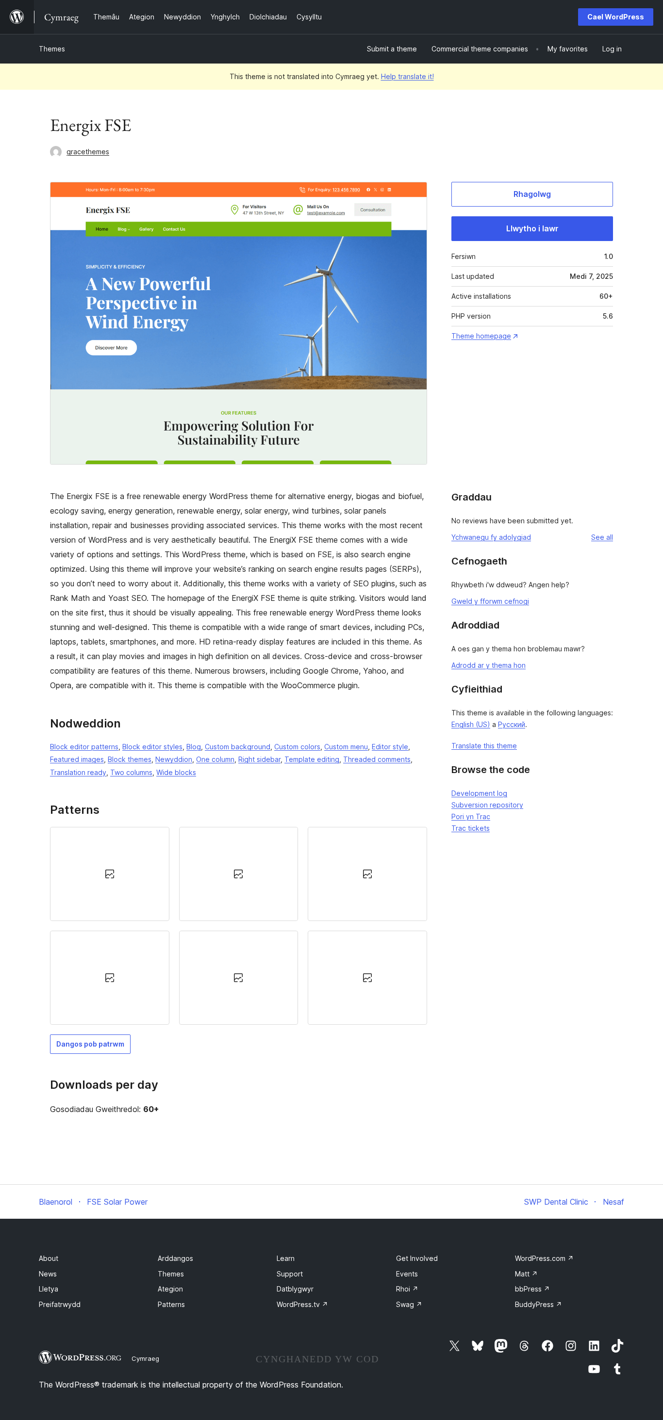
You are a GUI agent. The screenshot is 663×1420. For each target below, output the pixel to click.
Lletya (48, 1289)
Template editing (311, 759)
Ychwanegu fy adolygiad (491, 537)
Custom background (237, 746)
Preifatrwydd (60, 1304)
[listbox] (238, 926)
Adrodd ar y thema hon (488, 665)
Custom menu (346, 746)
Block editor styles (152, 746)
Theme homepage (481, 336)
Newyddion (173, 759)
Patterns (171, 1304)
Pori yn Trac (470, 816)
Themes (52, 49)
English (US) (470, 724)
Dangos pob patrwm (90, 1044)
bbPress (532, 1289)
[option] (109, 874)
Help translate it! (407, 76)
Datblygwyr (295, 1289)
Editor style (390, 746)
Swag (409, 1304)
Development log (479, 793)
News (48, 1274)
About (48, 1258)
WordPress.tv (302, 1304)
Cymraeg (145, 1358)
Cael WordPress (615, 17)
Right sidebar (259, 759)
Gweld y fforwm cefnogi (490, 601)
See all (602, 537)
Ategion (170, 1289)
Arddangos (175, 1258)
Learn (286, 1258)
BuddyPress (538, 1304)
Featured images (77, 759)
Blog (193, 746)
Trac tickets (470, 828)
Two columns (131, 772)
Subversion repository (487, 805)
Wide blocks (176, 772)
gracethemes (87, 151)
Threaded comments (377, 759)
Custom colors (297, 746)
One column (215, 759)
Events (407, 1274)
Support (290, 1274)
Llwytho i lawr (532, 228)
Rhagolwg (532, 194)
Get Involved (417, 1258)
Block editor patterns (84, 746)
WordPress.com (544, 1258)
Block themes (129, 759)
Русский (511, 724)
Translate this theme (484, 746)
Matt (526, 1274)
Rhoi (407, 1289)
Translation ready (78, 772)
